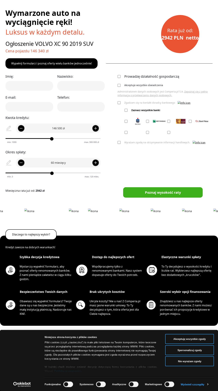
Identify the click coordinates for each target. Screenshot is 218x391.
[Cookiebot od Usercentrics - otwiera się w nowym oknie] (22, 384)
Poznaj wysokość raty (163, 192)
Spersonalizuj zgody (189, 350)
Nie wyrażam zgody (189, 361)
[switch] (101, 384)
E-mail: (10, 97)
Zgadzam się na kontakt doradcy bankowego (149, 102)
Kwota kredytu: (17, 117)
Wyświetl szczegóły (192, 384)
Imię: (9, 76)
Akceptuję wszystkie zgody (189, 339)
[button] (184, 103)
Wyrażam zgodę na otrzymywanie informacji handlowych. (157, 142)
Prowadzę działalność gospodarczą (151, 76)
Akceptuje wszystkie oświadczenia (143, 85)
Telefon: (63, 97)
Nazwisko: (65, 76)
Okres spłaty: (15, 152)
